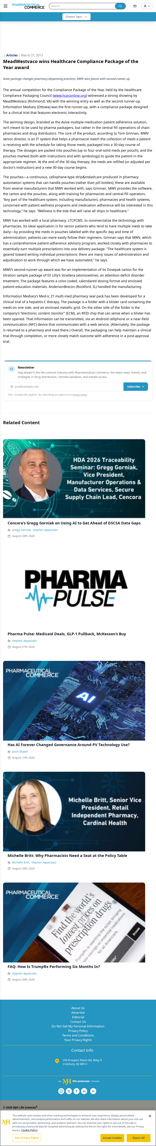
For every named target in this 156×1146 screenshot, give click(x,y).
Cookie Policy (29, 1130)
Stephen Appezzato (45, 530)
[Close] (150, 1116)
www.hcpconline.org (70, 95)
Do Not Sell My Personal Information (78, 1026)
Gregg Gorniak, (21, 530)
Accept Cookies (112, 1138)
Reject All (139, 1138)
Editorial (78, 1017)
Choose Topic (73, 16)
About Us (78, 1008)
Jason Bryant (20, 751)
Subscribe (133, 386)
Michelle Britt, (21, 862)
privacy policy (79, 394)
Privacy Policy (78, 1031)
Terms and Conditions (78, 1035)
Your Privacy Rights (78, 1040)
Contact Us (78, 1022)
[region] (78, 1128)
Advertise (78, 1012)
